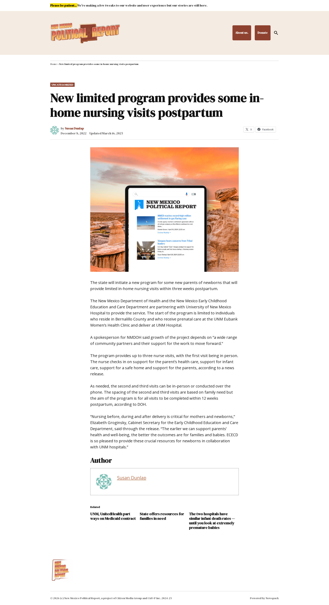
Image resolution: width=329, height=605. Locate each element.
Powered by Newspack (264, 598)
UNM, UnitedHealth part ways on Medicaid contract (113, 516)
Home (53, 64)
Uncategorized (62, 85)
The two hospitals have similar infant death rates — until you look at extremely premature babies (212, 520)
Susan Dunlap (74, 128)
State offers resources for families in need (162, 516)
